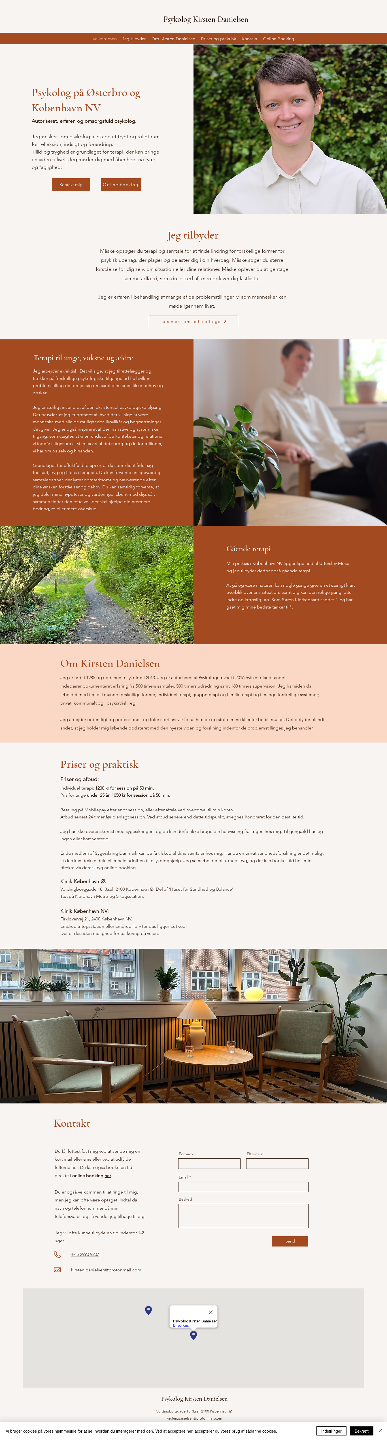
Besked (185, 1199)
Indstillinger (331, 1431)
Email (183, 1177)
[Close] (380, 1430)
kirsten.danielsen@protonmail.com (194, 1418)
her (108, 1175)
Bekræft (362, 1431)
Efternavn (255, 1154)
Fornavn (186, 1154)
